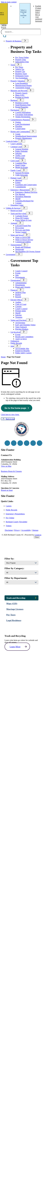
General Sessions (21, 149)
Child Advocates (21, 175)
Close (37, 537)
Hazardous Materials (23, 196)
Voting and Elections (18, 320)
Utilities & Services (13, 208)
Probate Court (16, 178)
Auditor (18, 302)
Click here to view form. (10, 415)
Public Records (16, 343)
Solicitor (18, 153)
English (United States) (16, 13)
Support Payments (22, 173)
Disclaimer (9, 530)
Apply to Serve (21, 339)
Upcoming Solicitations (24, 115)
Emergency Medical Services (26, 192)
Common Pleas (21, 163)
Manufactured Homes (23, 85)
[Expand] (25, 40)
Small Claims (20, 165)
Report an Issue (16, 211)
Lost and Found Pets (23, 226)
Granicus (38, 535)
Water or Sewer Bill (22, 237)
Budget (18, 295)
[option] (16, 13)
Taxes (13, 65)
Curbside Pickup (21, 216)
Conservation (20, 129)
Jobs (12, 346)
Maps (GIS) (19, 95)
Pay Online (10, 518)
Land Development (22, 124)
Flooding (18, 126)
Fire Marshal (20, 194)
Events (17, 334)
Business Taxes (21, 74)
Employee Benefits (22, 351)
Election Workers (21, 329)
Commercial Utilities (23, 242)
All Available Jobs (22, 349)
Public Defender (21, 151)
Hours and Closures (22, 287)
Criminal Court (16, 147)
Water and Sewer (17, 235)
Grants (17, 134)
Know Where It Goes (23, 220)
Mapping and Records (19, 91)
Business (14, 100)
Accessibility (26, 530)
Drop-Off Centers (22, 218)
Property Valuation (18, 81)
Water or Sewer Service (24, 240)
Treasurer (18, 317)
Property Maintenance (23, 138)
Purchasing (15, 110)
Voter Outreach (21, 327)
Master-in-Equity (21, 167)
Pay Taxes (19, 67)
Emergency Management (20, 190)
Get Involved (15, 332)
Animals (14, 223)
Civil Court (15, 161)
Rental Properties (21, 107)
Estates (18, 182)
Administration (21, 283)
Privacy (17, 530)
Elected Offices (16, 300)
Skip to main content (8, 2)
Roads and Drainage (23, 247)
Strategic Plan (20, 292)
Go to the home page (15, 408)
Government (10, 254)
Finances (14, 290)
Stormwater (19, 249)
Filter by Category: (14, 568)
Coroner (18, 203)
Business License (21, 103)
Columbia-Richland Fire (24, 201)
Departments (20, 285)
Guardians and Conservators (26, 185)
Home (3, 357)
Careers (8, 506)
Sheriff (17, 199)
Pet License (19, 228)
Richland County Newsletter (16, 522)
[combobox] (24, 13)
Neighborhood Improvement (26, 136)
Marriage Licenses (14, 609)
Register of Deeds (22, 97)
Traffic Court (20, 156)
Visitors (8, 526)
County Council (21, 309)
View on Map (6, 466)
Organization (15, 280)
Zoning (18, 122)
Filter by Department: (16, 578)
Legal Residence (21, 83)
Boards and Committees (24, 337)
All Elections (20, 323)
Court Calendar (16, 144)
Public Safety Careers (23, 353)
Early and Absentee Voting (25, 325)
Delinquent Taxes (22, 76)
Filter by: (9, 558)
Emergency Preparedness (15, 514)
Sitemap (35, 530)
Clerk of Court (20, 304)
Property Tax (20, 71)
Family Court (16, 170)
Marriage (18, 180)
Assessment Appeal (22, 88)
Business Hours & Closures (11, 471)
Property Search (21, 93)
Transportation (16, 245)
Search (3, 28)
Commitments (20, 187)
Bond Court (19, 158)
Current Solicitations (23, 112)
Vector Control (20, 232)
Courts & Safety (12, 141)
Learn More (15, 646)
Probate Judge (20, 311)
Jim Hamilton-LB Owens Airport (27, 251)
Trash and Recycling (18, 214)
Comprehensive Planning (20, 120)
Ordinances (15, 341)
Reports (18, 297)
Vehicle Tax (19, 69)
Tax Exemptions (21, 78)
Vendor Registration (22, 117)
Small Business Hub (23, 105)
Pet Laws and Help (22, 230)
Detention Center (17, 205)
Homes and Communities (20, 132)
